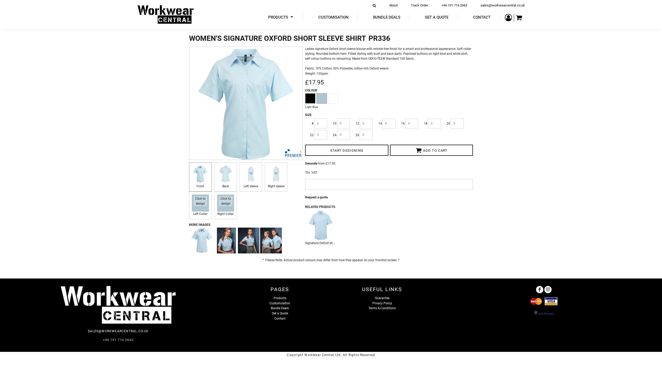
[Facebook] (539, 289)
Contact (279, 318)
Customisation (279, 303)
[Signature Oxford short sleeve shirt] (320, 225)
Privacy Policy (382, 303)
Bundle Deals (280, 308)
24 (334, 135)
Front (200, 186)
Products (280, 298)
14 (380, 123)
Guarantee (382, 298)
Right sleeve (276, 186)
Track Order (419, 5)
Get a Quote (280, 313)
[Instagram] (548, 289)
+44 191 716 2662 (454, 5)
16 (403, 123)
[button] (281, 17)
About (393, 5)
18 (425, 123)
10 (334, 123)
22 (312, 135)
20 (448, 123)
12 (357, 123)
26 (357, 135)
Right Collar (225, 214)
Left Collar (200, 214)
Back (225, 186)
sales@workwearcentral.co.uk (502, 5)
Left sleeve (251, 186)
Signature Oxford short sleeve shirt (329, 243)
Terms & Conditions (382, 308)
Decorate (311, 163)
